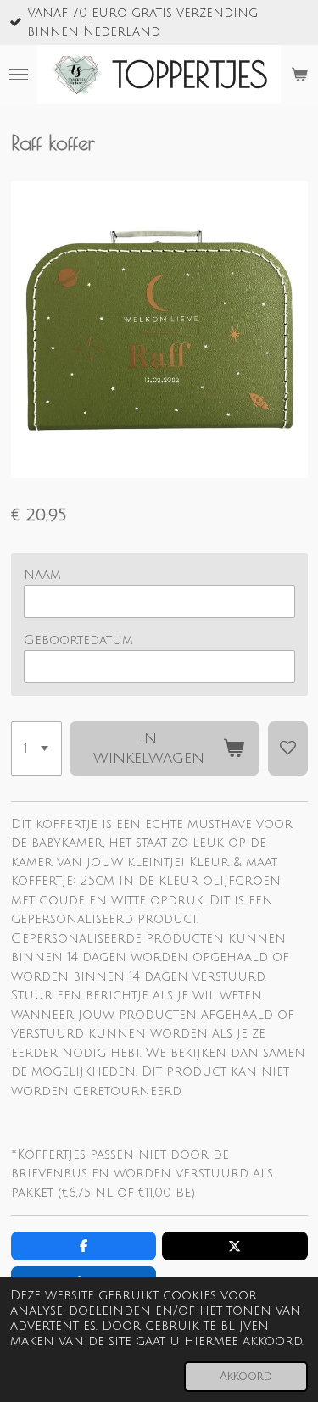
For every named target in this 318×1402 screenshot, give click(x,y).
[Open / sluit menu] (18, 74)
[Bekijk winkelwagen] (299, 74)
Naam (42, 574)
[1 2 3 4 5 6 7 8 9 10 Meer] (36, 748)
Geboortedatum (78, 640)
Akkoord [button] (246, 1376)
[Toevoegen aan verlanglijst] (288, 748)
